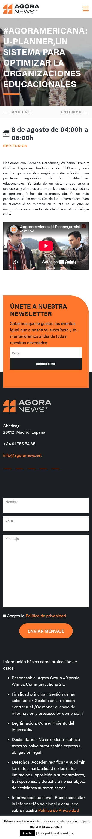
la (36, 615)
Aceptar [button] (28, 833)
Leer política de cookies (55, 833)
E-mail (16, 353)
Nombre (11, 501)
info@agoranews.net (22, 455)
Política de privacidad (46, 615)
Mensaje (12, 538)
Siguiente (21, 112)
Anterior (71, 112)
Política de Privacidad (58, 810)
